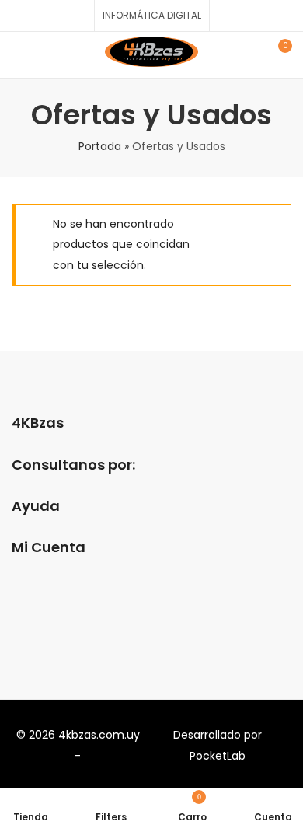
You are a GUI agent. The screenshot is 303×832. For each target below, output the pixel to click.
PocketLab (218, 756)
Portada (99, 146)
